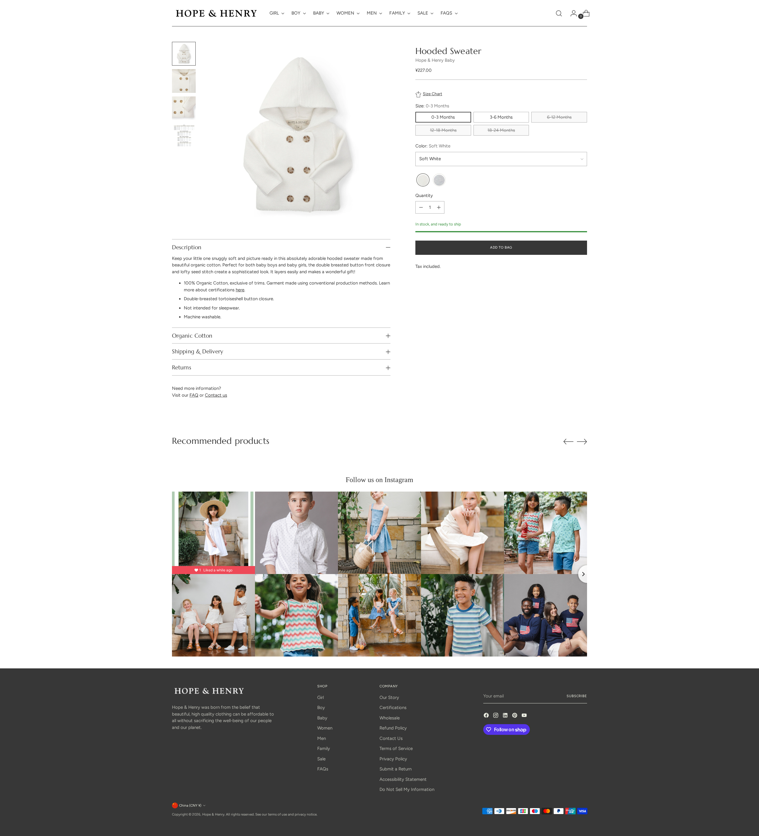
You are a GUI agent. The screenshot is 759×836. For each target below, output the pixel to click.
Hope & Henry (213, 814)
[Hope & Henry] (216, 13)
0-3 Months (443, 117)
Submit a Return (396, 769)
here (240, 290)
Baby (322, 718)
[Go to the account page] (571, 13)
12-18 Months (443, 130)
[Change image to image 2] (184, 81)
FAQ (193, 395)
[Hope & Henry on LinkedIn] (505, 716)
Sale (321, 759)
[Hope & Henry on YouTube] (524, 716)
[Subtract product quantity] (421, 208)
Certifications (393, 707)
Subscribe (577, 696)
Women (324, 728)
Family (323, 748)
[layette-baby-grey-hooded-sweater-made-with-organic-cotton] (439, 180)
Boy (321, 707)
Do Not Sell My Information (407, 789)
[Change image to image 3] (184, 108)
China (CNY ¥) (190, 805)
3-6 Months (501, 117)
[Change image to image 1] (184, 54)
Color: (432, 146)
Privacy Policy (393, 759)
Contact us (216, 395)
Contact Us (391, 738)
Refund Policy (393, 728)
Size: (432, 106)
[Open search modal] (559, 13)
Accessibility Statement (403, 779)
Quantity (424, 195)
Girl (320, 697)
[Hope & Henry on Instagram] (496, 716)
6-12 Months (559, 117)
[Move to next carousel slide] (582, 441)
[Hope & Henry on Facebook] (486, 716)
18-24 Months (501, 130)
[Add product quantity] (438, 208)
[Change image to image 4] (184, 135)
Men (321, 738)
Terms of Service (396, 748)
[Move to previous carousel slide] (568, 442)
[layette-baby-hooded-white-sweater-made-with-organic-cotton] (422, 180)
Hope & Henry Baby (435, 60)
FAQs (322, 769)
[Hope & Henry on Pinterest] (515, 716)
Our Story (389, 697)
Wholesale (390, 718)
